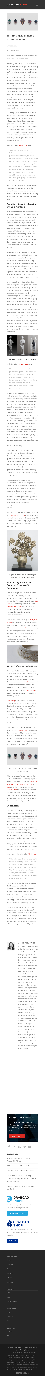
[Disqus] (22, 1082)
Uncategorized (22, 58)
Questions (10, 1273)
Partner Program (12, 1301)
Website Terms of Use (15, 1347)
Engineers (10, 1282)
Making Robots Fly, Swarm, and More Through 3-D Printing (19, 1159)
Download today (17, 1213)
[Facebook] (9, 1147)
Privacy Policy (24, 1350)
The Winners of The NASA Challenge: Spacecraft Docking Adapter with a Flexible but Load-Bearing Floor (21, 1178)
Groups (9, 1269)
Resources (10, 1316)
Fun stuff (26, 55)
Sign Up (12, 1241)
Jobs (8, 1336)
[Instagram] (14, 1147)
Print (8, 1293)
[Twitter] (24, 1147)
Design (18, 55)
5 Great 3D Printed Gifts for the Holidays (20, 1171)
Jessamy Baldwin (13, 51)
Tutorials (9, 1278)
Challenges (10, 1264)
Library (9, 1260)
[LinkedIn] (19, 1147)
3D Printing (11, 55)
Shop (8, 1297)
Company (10, 1331)
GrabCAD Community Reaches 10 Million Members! (20, 1187)
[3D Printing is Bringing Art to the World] (22, 21)
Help (8, 1321)
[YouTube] (30, 1147)
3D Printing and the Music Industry (18, 1166)
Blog (8, 1312)
